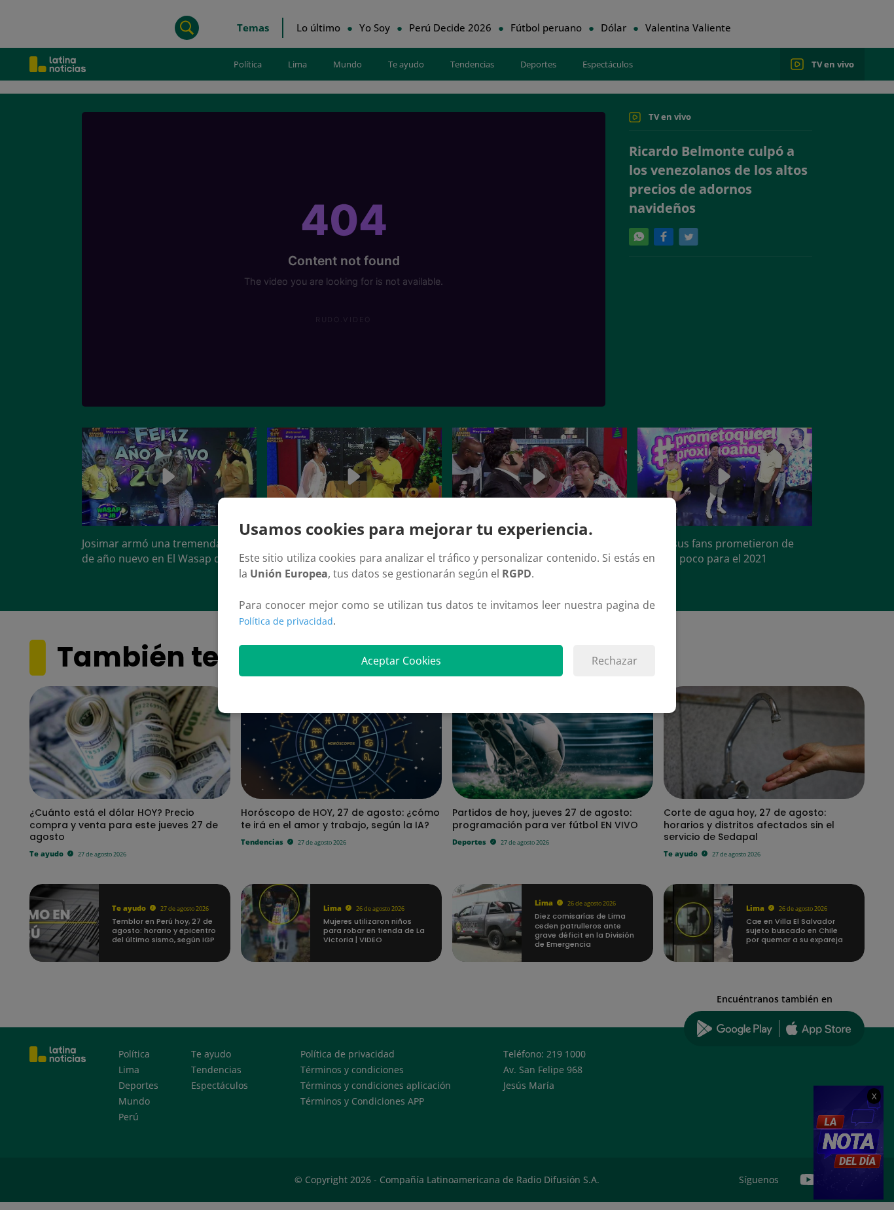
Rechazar (614, 660)
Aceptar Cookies (401, 660)
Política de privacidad (286, 621)
